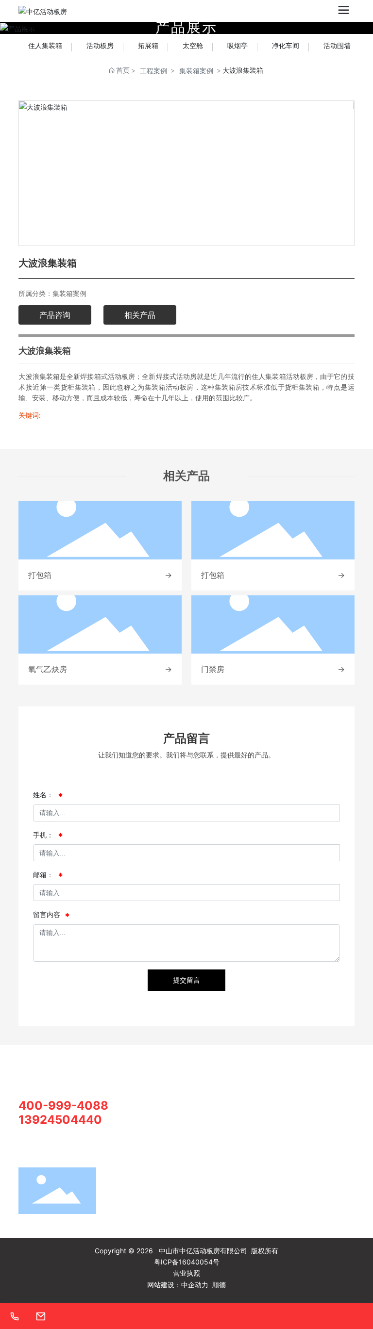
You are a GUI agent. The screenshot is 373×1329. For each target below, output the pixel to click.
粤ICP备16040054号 (187, 1262)
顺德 (219, 1284)
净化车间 (285, 45)
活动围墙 (337, 45)
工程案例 (153, 70)
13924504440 (60, 1120)
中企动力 (194, 1284)
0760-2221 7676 (155, 1115)
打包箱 (39, 575)
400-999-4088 (63, 1106)
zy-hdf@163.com (156, 1149)
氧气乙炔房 (47, 669)
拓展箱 (148, 45)
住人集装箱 (45, 45)
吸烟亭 (237, 45)
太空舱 (193, 45)
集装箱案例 (196, 70)
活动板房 (100, 45)
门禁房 (212, 669)
